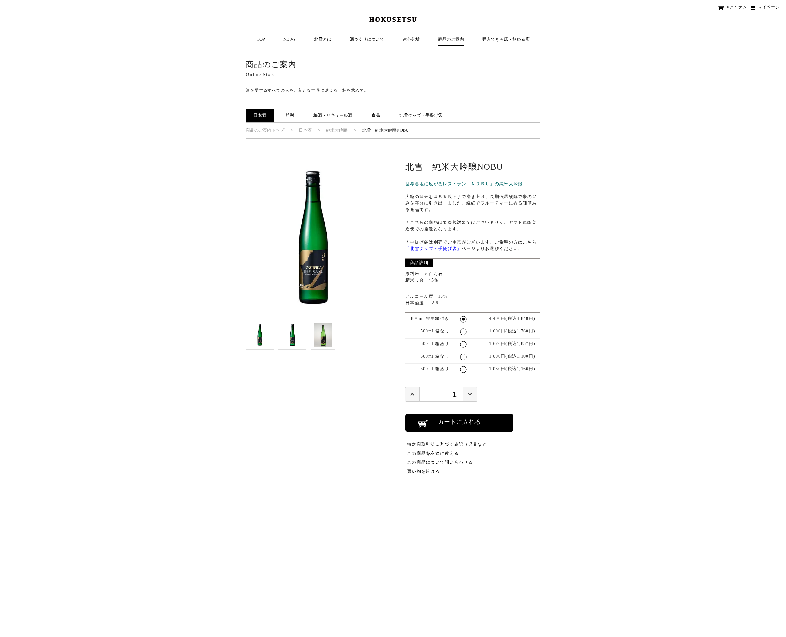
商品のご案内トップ (265, 130)
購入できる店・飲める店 (506, 39)
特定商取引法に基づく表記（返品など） (449, 444)
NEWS (289, 39)
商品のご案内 (451, 39)
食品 (376, 115)
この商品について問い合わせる (440, 462)
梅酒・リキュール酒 (332, 115)
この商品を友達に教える (433, 453)
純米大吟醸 (337, 130)
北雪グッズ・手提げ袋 (420, 115)
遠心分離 (411, 39)
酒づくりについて (367, 39)
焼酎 (290, 115)
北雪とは (322, 39)
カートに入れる (459, 421)
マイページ (769, 7)
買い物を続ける (423, 471)
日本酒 (259, 115)
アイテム (737, 7)
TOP (261, 39)
